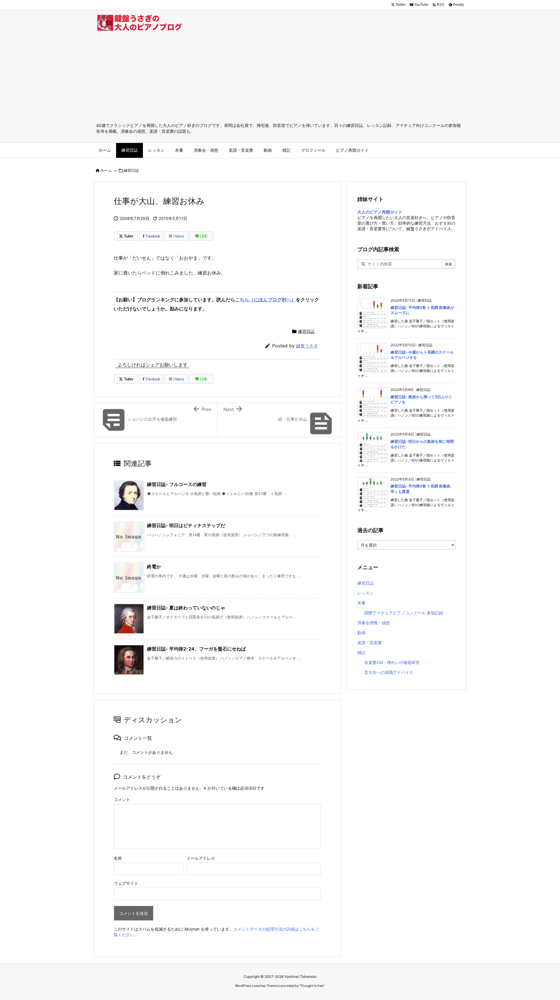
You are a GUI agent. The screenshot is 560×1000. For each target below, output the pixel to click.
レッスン (365, 592)
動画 (361, 632)
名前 (118, 858)
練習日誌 (131, 170)
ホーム (106, 170)
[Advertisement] (280, 79)
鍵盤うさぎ (307, 346)
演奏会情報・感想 (373, 622)
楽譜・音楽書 (369, 642)
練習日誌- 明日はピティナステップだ (186, 525)
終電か (154, 566)
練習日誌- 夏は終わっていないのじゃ (186, 608)
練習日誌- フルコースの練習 (176, 484)
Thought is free (311, 986)
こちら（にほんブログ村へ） (265, 300)
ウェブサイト (126, 883)
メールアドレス (200, 858)
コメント (122, 799)
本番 (361, 602)
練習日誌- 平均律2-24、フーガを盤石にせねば (196, 649)
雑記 (361, 652)
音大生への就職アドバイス (388, 672)
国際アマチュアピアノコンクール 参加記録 (403, 612)
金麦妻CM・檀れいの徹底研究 (392, 662)
